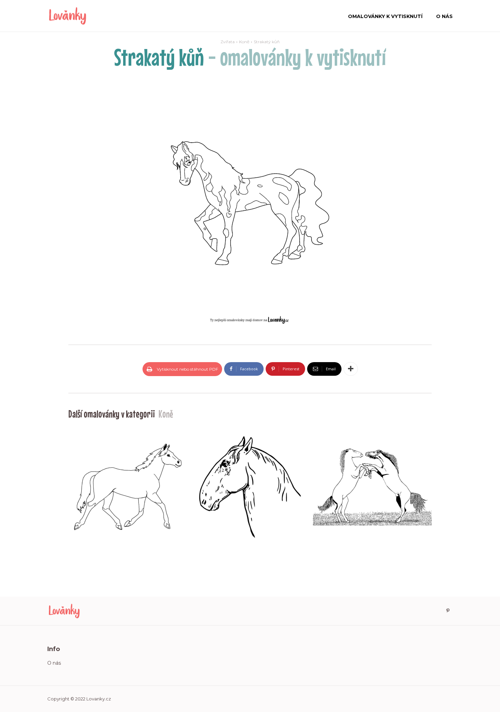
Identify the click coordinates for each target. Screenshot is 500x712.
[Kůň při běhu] (127, 486)
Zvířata (227, 41)
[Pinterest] (448, 611)
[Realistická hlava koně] (249, 486)
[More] (351, 369)
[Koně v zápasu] (372, 486)
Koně (244, 41)
